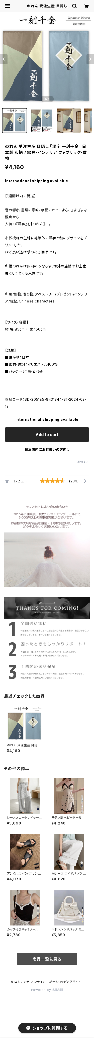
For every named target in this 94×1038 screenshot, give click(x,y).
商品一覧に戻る (47, 959)
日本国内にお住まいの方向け (47, 449)
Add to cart (47, 434)
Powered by (41, 990)
